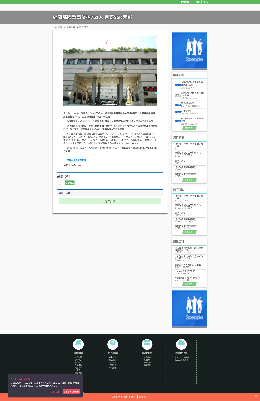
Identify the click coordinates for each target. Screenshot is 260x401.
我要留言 (69, 182)
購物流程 (112, 357)
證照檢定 (78, 360)
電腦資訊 (78, 367)
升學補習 (78, 365)
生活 (78, 370)
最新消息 (70, 27)
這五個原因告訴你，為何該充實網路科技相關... (189, 248)
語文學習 (78, 362)
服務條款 (147, 365)
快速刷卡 (112, 367)
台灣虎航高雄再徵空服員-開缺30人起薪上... (192, 83)
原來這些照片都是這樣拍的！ (189, 264)
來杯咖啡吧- (186, 110)
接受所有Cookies (71, 392)
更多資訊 (56, 392)
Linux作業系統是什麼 (185, 271)
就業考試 (78, 372)
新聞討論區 (64, 193)
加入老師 (112, 360)
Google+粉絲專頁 (181, 360)
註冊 (198, 1)
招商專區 (147, 360)
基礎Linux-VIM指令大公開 (187, 277)
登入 (206, 1)
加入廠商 (112, 362)
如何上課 (112, 365)
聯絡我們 (147, 362)
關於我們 (147, 357)
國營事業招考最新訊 (76, 160)
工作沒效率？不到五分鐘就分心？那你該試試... (189, 257)
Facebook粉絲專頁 (181, 357)
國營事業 (83, 27)
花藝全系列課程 (188, 103)
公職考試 (78, 357)
